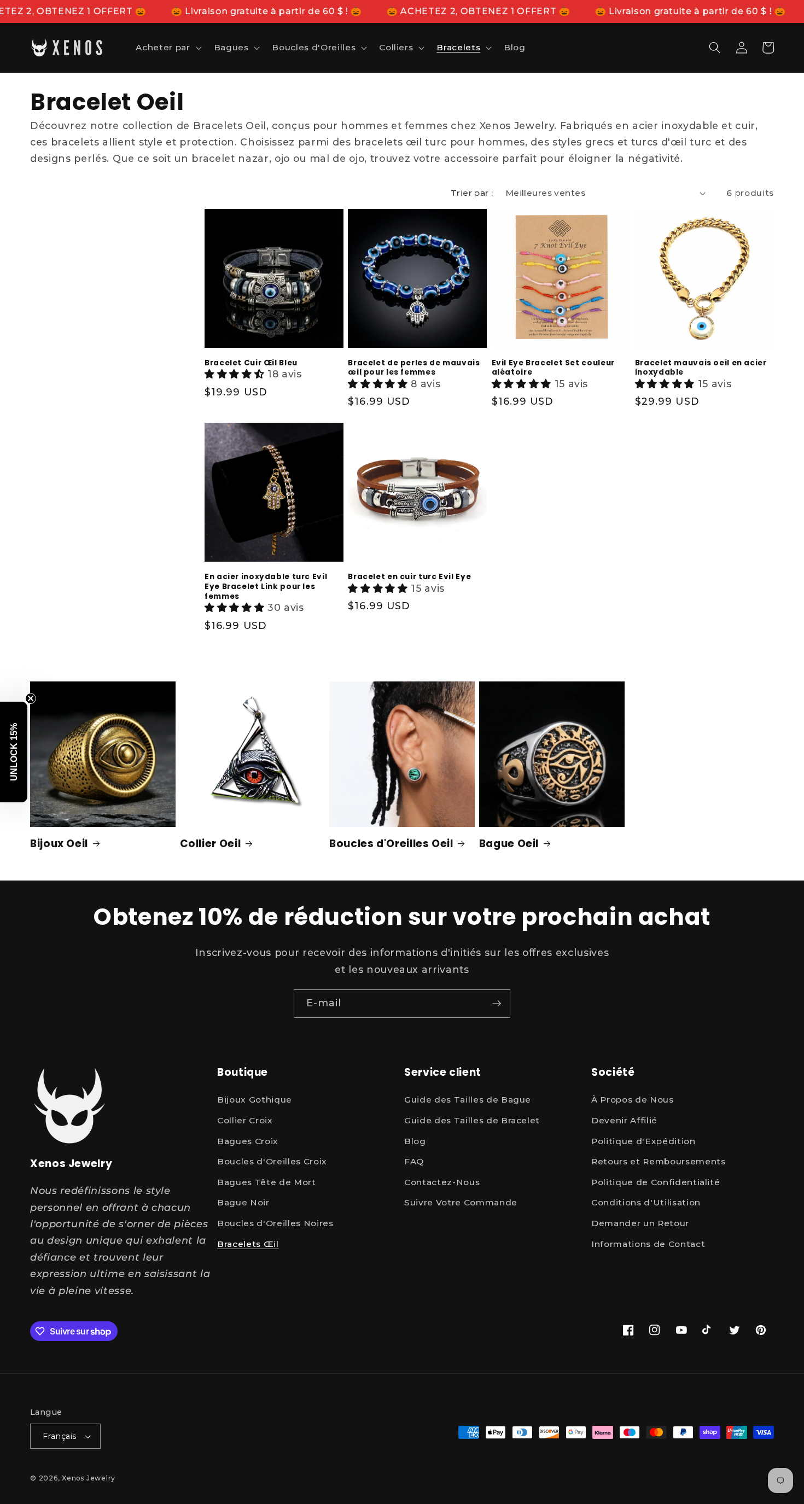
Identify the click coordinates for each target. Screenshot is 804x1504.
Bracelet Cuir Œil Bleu (251, 363)
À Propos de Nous (632, 1099)
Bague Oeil (509, 844)
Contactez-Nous (442, 1182)
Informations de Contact (648, 1244)
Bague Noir (243, 1202)
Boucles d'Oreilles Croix (272, 1161)
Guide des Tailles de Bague (467, 1099)
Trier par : (472, 193)
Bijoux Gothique (254, 1099)
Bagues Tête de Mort (266, 1182)
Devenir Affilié (624, 1120)
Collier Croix (245, 1120)
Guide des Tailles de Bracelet (472, 1120)
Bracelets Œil (248, 1244)
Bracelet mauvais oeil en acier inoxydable (701, 368)
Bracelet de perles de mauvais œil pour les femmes (414, 368)
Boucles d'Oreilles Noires (275, 1223)
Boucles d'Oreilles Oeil (391, 844)
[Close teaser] (30, 698)
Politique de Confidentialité (655, 1182)
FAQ (414, 1161)
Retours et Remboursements (658, 1161)
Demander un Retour (640, 1223)
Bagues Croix (247, 1141)
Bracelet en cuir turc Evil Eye (409, 577)
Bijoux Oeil (59, 844)
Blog (415, 1141)
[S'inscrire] (496, 1003)
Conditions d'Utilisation (646, 1202)
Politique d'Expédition (643, 1141)
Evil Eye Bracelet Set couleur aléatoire (553, 368)
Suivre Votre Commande (460, 1202)
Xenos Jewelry (88, 1478)
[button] (167, 47)
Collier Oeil (210, 844)
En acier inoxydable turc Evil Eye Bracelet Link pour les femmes (266, 586)
